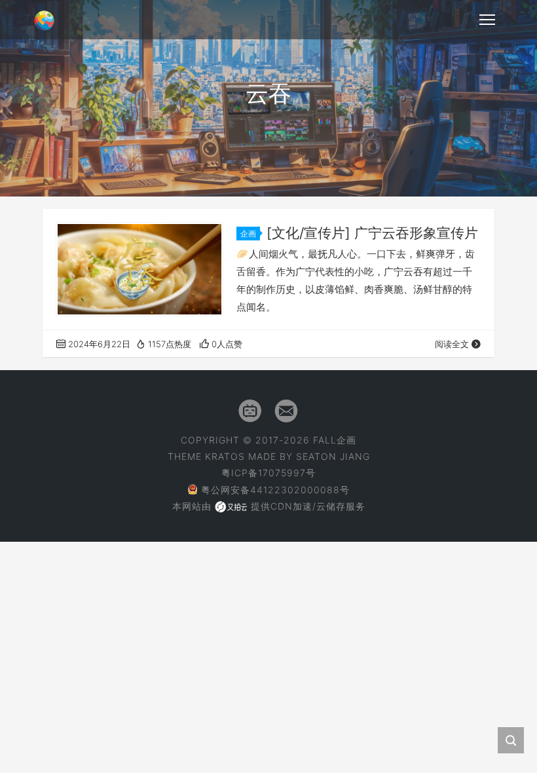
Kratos (225, 456)
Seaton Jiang (333, 456)
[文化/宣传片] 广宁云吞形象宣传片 (372, 233)
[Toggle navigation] (487, 19)
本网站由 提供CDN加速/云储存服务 (268, 506)
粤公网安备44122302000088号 (275, 489)
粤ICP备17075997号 (268, 472)
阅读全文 (452, 344)
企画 (248, 233)
